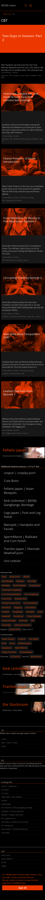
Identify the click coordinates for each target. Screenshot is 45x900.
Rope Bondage (9, 620)
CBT (10, 75)
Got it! (22, 888)
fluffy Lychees (5, 855)
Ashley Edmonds (15, 373)
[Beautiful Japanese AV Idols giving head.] (22, 452)
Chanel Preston (10, 200)
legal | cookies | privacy (9, 743)
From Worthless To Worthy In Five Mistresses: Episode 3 (21, 219)
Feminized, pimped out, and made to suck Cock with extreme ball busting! (20, 97)
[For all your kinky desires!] (22, 707)
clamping (15, 75)
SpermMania (21, 647)
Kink (4, 643)
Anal (4, 576)
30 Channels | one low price (13, 674)
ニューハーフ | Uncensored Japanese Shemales (20, 692)
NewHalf (6, 616)
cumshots (6, 598)
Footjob (5, 611)
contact (3, 739)
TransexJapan (26, 652)
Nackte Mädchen (7, 859)
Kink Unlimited (15, 668)
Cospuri (21, 639)
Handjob (30, 611)
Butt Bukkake (19, 585)
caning (29, 316)
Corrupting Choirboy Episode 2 (22, 277)
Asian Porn (15, 576)
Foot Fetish (23, 198)
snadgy (3, 866)
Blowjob (20, 581)
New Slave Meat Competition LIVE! (21, 335)
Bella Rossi (5, 139)
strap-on (19, 200)
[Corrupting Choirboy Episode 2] (23, 281)
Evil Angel (33, 639)
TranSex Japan (15, 686)
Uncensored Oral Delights (12, 456)
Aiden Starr (4, 75)
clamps (22, 75)
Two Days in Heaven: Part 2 (22, 38)
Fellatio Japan (14, 450)
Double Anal (20, 598)
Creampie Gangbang (11, 589)
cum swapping (31, 594)
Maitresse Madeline (31, 75)
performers (36, 656)
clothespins (34, 585)
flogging (8, 433)
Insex (12, 643)
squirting (19, 260)
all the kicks (15, 629)
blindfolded (7, 581)
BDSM (26, 576)
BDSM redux (8, 5)
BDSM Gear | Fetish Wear (12, 710)
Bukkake (6, 585)
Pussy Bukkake (34, 616)
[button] (25, 5)
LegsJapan (6, 647)
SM (32, 620)
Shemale (23, 620)
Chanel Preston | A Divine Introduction (19, 160)
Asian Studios (8, 639)
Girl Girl (3, 862)
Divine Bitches (7, 72)
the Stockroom (15, 704)
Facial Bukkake (30, 603)
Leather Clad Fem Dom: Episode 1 (18, 392)
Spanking (30, 371)
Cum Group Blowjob (11, 594)
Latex (40, 611)
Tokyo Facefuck (9, 652)
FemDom (15, 72)
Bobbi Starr (22, 316)
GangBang (17, 611)
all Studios (15, 656)
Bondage (32, 581)
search (3, 746)
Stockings (31, 198)
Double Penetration (11, 603)
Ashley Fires (14, 316)
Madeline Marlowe (19, 139)
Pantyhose (18, 616)
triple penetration (23, 625)
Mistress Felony (11, 260)
